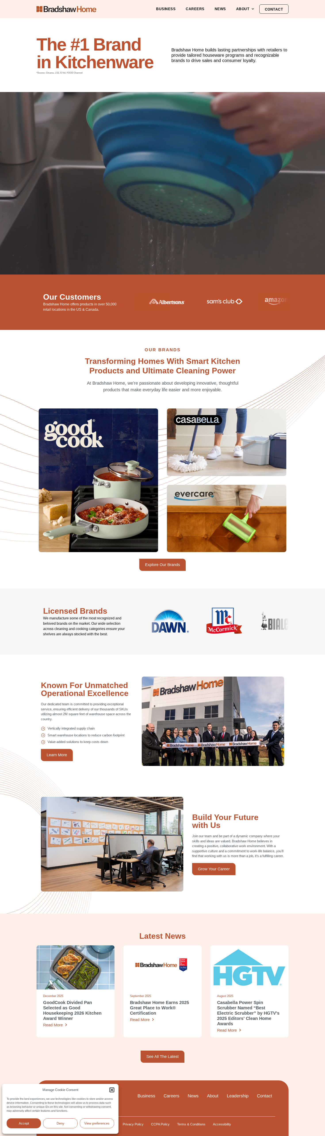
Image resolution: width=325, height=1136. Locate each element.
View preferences (96, 1123)
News (220, 9)
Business (166, 9)
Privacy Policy (133, 1124)
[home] (66, 9)
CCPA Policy (160, 1124)
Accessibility (222, 1124)
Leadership (238, 1095)
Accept (24, 1123)
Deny (60, 1123)
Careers (195, 9)
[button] (112, 1090)
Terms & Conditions (191, 1124)
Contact (274, 9)
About (243, 9)
